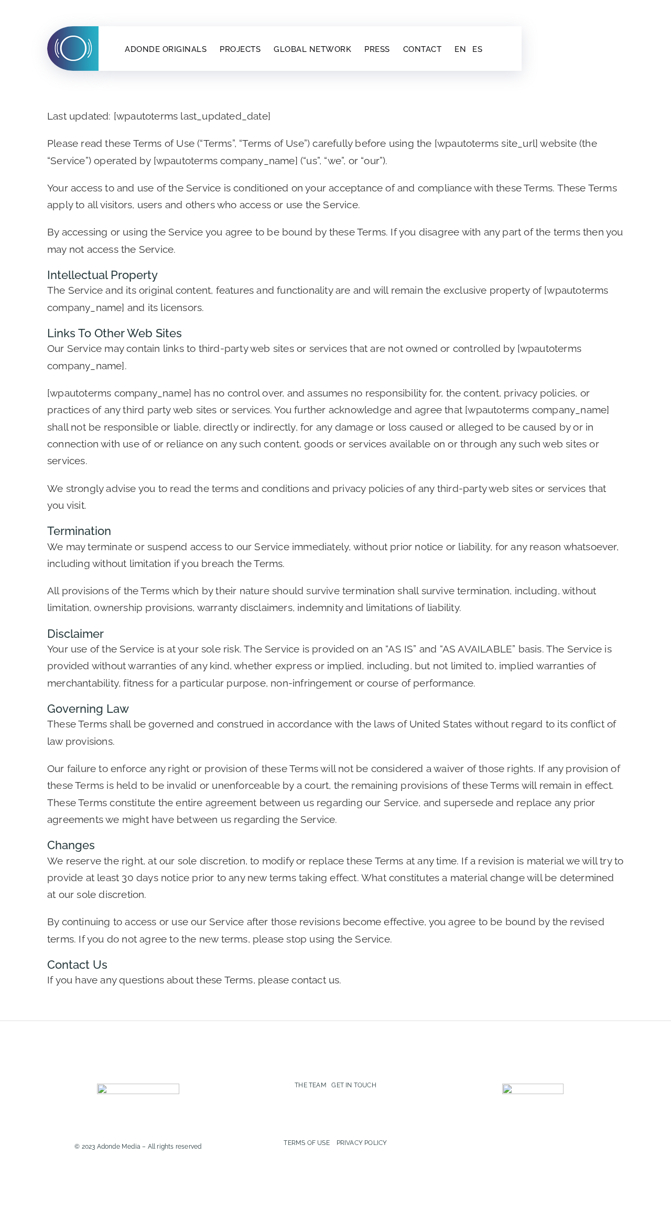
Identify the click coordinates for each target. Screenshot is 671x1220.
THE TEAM (311, 1085)
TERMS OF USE (306, 1143)
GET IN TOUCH (353, 1085)
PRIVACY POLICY (362, 1143)
